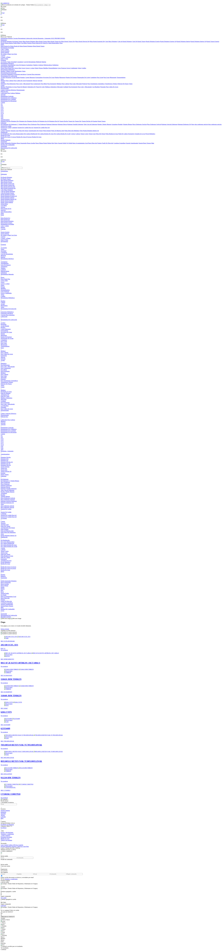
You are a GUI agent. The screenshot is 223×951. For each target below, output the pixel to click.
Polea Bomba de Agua (112, 134)
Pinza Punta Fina (9, 68)
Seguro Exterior (5, 51)
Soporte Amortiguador (132, 143)
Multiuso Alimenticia (51, 87)
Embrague (3, 123)
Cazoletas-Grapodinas (120, 143)
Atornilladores (12, 65)
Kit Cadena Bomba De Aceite (62, 134)
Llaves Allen (17, 68)
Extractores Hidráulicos (7, 74)
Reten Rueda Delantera (26, 46)
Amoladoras (4, 65)
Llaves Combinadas (71, 68)
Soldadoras (55, 65)
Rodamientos (4, 38)
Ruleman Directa (62, 124)
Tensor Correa (84, 134)
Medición (38, 62)
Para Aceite (100, 77)
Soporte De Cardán (6, 127)
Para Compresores (35, 83)
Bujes (56, 143)
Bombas (3, 71)
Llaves (23, 68)
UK (2, 105)
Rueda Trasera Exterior (212, 41)
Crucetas (15, 38)
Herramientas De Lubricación (9, 76)
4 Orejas (3, 55)
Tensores (7, 130)
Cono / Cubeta (5, 49)
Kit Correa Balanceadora (17, 134)
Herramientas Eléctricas (7, 63)
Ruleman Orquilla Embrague (75, 124)
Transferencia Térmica (111, 83)
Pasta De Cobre (40, 87)
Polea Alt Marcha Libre (57, 130)
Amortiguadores (5, 119)
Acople (12, 71)
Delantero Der (15, 121)
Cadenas (77, 134)
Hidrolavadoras (48, 65)
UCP (2, 109)
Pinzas (2, 68)
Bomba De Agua (5, 135)
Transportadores (121, 77)
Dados (36, 68)
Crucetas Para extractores (33, 74)
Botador (3, 140)
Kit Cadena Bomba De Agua (46, 134)
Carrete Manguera (30, 77)
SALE (53, 38)
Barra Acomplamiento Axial (80, 143)
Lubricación (29, 38)
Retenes (10, 38)
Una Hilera (24, 43)
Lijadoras (40, 65)
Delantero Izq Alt (44, 121)
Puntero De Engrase (71, 77)
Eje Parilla (69, 143)
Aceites (3, 82)
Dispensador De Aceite (83, 77)
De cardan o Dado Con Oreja (9, 54)
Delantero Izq (23, 121)
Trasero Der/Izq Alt (87, 121)
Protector (84, 83)
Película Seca (4, 91)
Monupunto (113, 77)
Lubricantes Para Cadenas (8, 93)
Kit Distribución (5, 134)
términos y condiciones (11, 879)
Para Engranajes (51, 83)
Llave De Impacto (21, 65)
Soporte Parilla (62, 143)
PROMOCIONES (60, 38)
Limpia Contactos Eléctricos (8, 90)
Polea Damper (47, 130)
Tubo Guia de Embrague (90, 124)
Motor (2, 138)
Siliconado (79, 83)
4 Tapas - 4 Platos (5, 57)
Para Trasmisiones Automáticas (96, 83)
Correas (3, 102)
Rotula (45, 143)
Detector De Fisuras (123, 83)
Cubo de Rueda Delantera (125, 41)
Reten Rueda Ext (5, 46)
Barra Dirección (92, 143)
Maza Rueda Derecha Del (82, 41)
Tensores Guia (14, 130)
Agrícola (35, 38)
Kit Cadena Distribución (30, 134)
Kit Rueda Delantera (6, 41)
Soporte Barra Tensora (145, 143)
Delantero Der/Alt (54, 121)
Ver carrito (3, 898)
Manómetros (18, 71)
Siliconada (60, 87)
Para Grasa (106, 77)
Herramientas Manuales (7, 66)
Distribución (4, 132)
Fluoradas (103, 87)
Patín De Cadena (123, 134)
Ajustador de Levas (139, 134)
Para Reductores (11, 83)
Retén (2, 44)
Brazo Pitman (39, 143)
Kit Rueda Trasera (17, 41)
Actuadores (115, 124)
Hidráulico (4, 83)
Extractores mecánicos (20, 74)
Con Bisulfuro (96, 87)
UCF (2, 107)
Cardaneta (14, 127)
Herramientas (22, 38)
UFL (2, 115)
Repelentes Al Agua (11, 87)
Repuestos (8, 77)
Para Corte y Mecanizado (23, 83)
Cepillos (84, 68)
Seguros (29, 43)
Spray (2, 79)
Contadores (93, 77)
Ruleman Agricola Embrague (169, 124)
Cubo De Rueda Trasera (138, 41)
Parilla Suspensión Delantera (8, 143)
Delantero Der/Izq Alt (33, 121)
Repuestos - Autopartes (44, 38)
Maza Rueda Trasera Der (68, 41)
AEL (2, 118)
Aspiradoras (29, 65)
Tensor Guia (92, 134)
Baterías (44, 62)
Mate (152, 143)
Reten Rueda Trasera (38, 46)
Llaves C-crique (30, 68)
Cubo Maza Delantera (111, 41)
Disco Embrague (32, 124)
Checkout (3, 905)
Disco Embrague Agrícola (139, 124)
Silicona (35, 80)
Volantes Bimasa (127, 124)
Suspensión (4, 141)
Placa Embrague (41, 124)
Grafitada (65, 87)
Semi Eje (45, 43)
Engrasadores (39, 77)
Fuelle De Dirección (107, 143)
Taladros (35, 65)
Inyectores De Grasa (48, 77)
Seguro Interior (5, 52)
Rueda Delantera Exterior (153, 41)
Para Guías (73, 83)
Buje (53, 143)
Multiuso (3, 80)
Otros (61, 43)
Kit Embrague (4, 124)
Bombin (120, 124)
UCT (2, 112)
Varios (9, 62)
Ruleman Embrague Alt (184, 124)
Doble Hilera (16, 43)
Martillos (45, 68)
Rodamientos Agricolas (7, 96)
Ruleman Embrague (51, 124)
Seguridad (14, 62)
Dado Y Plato (4, 58)
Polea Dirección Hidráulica (72, 130)
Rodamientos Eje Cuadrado (8, 99)
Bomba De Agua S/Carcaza (24, 137)
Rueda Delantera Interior (183, 41)
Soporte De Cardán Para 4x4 (42, 127)
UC (2, 104)
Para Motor (44, 83)
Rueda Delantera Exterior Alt (168, 41)
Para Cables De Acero (20, 80)
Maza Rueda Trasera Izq (54, 41)
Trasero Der (78, 121)
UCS (2, 110)
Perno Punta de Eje (37, 43)
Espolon (95, 121)
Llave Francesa (62, 68)
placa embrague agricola (201, 124)
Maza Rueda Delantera (29, 41)
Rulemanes (4, 40)
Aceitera (3, 77)
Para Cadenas (9, 80)
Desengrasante (5, 88)
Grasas (2, 85)
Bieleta (49, 143)
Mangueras (62, 77)
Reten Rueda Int (14, 46)
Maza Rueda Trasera (41, 41)
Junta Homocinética (53, 43)
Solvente (40, 80)
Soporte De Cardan (6, 126)
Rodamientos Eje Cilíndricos (8, 98)
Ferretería (3, 60)
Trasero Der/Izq (63, 121)
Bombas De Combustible (8, 144)
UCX (2, 113)
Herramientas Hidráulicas (8, 69)
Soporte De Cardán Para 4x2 (25, 127)
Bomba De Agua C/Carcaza (8, 137)
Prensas (41, 68)
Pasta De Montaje (22, 87)
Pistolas (57, 77)
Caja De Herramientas (30, 62)
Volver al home (5, 629)
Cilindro (8, 71)
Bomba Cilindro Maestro (104, 124)
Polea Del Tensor (23, 130)
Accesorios (4, 62)
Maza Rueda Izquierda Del (97, 41)
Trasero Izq (71, 121)
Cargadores (20, 62)
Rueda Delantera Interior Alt (198, 41)
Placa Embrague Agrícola (154, 124)
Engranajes (29, 80)
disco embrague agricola (215, 124)
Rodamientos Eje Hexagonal (8, 101)
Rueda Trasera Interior (7, 43)
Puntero (99, 143)
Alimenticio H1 (31, 87)
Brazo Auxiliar (31, 143)
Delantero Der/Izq (6, 121)
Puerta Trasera (101, 121)
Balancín (7, 140)
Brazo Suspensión (22, 143)
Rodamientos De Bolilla (7, 47)
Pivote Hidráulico (150, 134)
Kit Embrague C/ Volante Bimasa (18, 124)
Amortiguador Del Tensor (36, 130)
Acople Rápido (16, 77)
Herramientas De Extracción (8, 73)
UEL (2, 116)
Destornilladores (52, 68)
